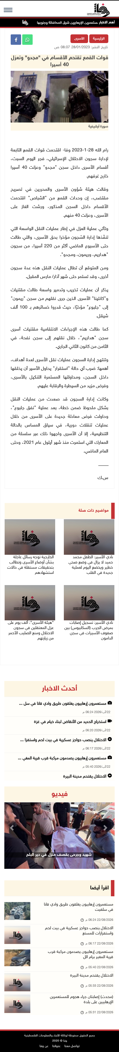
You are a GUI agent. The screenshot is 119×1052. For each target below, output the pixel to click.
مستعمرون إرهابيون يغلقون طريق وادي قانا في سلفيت (78, 907)
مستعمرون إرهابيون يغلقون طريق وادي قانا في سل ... (62, 703)
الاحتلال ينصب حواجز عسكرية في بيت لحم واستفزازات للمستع (79, 931)
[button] (12, 827)
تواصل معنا (71, 1046)
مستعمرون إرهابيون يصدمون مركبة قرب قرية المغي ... (62, 758)
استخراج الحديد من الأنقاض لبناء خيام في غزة (70, 721)
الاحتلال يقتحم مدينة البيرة (84, 776)
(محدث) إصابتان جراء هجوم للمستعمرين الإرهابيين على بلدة (81, 1000)
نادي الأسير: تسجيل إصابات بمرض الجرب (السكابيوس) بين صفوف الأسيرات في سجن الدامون (88, 630)
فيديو (59, 794)
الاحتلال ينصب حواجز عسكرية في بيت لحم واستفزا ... (63, 740)
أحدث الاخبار (59, 688)
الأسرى (79, 39)
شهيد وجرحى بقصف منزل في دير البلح (59, 854)
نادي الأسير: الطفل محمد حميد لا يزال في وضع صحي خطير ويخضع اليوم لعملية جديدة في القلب (90, 565)
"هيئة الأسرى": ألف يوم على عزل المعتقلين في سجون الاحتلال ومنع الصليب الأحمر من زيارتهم (31, 630)
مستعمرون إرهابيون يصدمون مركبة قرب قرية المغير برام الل (80, 954)
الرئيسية (99, 39)
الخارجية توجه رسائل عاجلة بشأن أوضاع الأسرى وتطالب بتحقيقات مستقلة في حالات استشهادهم (30, 565)
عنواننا (56, 1046)
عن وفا (44, 1046)
